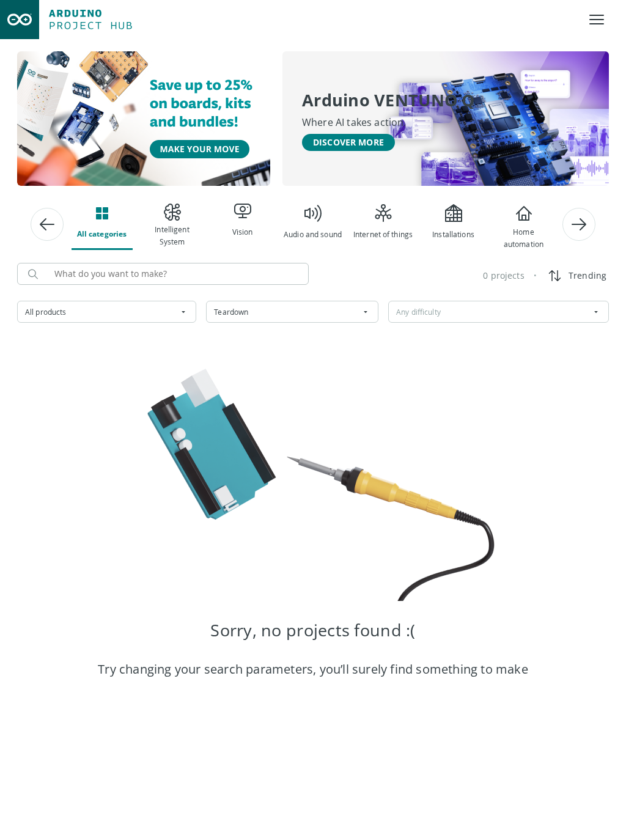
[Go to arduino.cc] (19, 19)
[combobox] (106, 312)
